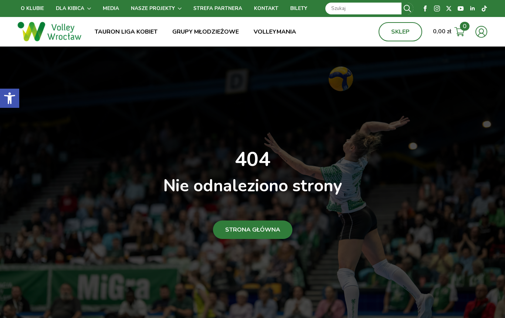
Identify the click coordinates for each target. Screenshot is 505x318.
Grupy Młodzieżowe (205, 32)
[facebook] (425, 8)
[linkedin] (472, 8)
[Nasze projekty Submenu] (181, 8)
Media (111, 8)
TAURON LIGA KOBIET (126, 32)
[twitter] (449, 8)
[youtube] (461, 8)
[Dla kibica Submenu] (90, 8)
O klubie (32, 8)
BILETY (298, 8)
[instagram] (437, 8)
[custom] (484, 8)
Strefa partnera (217, 8)
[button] (9, 98)
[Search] (407, 8)
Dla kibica (70, 8)
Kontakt (266, 8)
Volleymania (275, 32)
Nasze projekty (153, 8)
